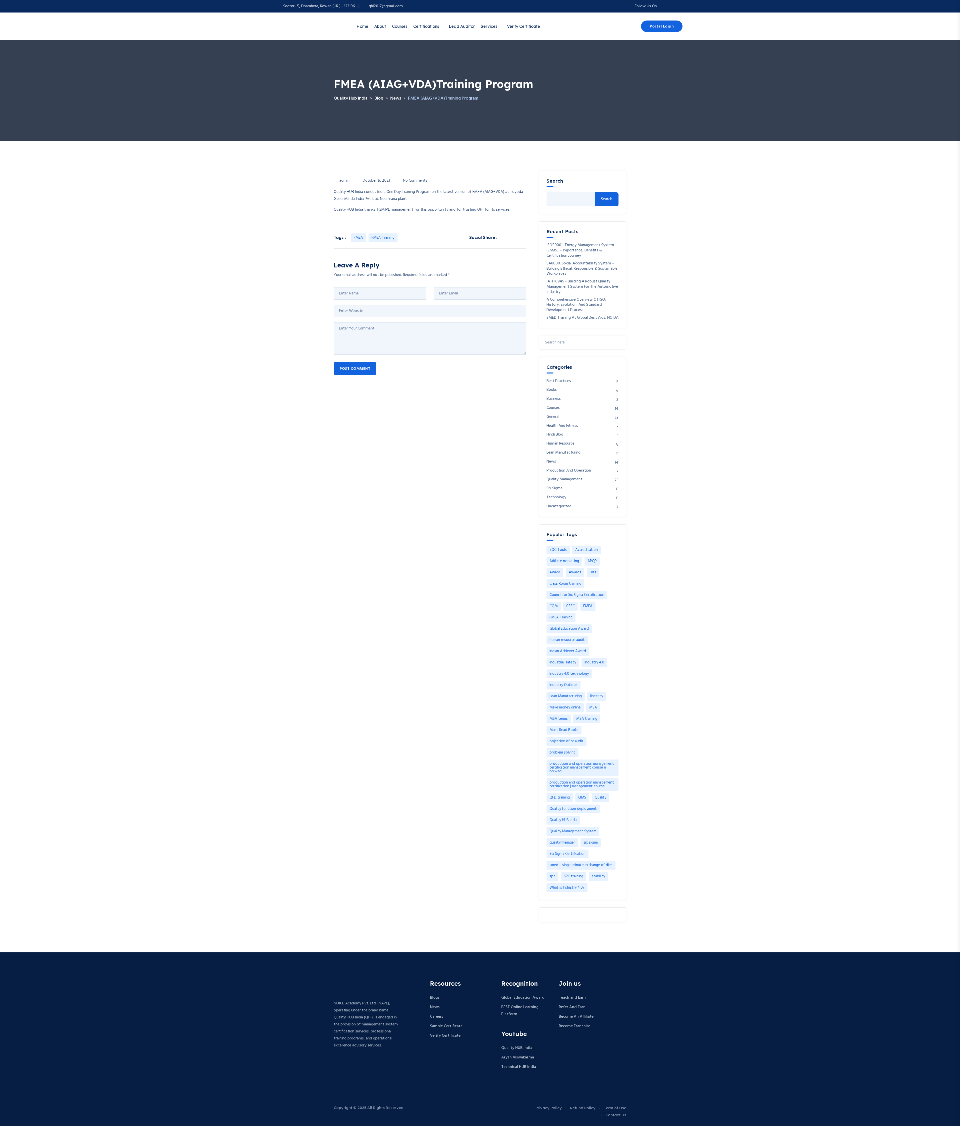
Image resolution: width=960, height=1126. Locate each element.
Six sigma (554, 488)
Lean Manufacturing (563, 452)
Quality (600, 798)
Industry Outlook (564, 685)
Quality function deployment (573, 809)
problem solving (563, 752)
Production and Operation (568, 470)
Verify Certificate (523, 26)
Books (551, 390)
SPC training (573, 876)
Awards (575, 572)
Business (553, 399)
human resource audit (567, 640)
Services (489, 26)
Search (554, 181)
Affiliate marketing (564, 561)
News (551, 461)
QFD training (560, 798)
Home (362, 26)
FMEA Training (383, 238)
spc (552, 876)
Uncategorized (559, 506)
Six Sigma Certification (568, 854)
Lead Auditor (462, 26)
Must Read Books (564, 730)
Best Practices (558, 381)
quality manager (562, 843)
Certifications (426, 26)
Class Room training (565, 584)
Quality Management (564, 479)
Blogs (434, 997)
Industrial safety (563, 662)
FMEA (358, 238)
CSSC (570, 606)
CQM (554, 606)
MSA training (586, 719)
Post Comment (355, 369)
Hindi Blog (554, 434)
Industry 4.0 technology (569, 674)
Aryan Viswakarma (517, 1057)
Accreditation (586, 550)
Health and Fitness (562, 426)
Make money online (565, 707)
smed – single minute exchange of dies (581, 865)
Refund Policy (583, 1107)
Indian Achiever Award (568, 651)
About (380, 26)
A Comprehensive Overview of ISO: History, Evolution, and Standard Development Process (576, 305)
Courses (399, 26)
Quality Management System (573, 831)
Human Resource (560, 443)
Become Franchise (574, 1026)
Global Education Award (569, 629)
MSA (593, 707)
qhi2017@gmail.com (386, 6)
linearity (596, 696)
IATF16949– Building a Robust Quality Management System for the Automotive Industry (582, 286)
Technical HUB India (518, 1067)
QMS (582, 798)
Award (555, 572)
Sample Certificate (446, 1026)
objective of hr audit (567, 741)
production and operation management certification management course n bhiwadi (582, 767)
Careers (436, 1016)
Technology (556, 497)
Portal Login (662, 26)
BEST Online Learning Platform (519, 1010)
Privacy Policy (549, 1107)
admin (344, 181)
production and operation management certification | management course (582, 784)
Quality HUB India (563, 820)
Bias (593, 572)
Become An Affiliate (576, 1016)
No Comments (415, 181)
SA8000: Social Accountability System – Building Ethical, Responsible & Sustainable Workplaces (582, 268)
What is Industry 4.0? (567, 888)
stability (598, 876)
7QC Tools (558, 550)
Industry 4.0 (594, 662)
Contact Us (616, 1114)
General (552, 417)
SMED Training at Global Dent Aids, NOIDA (582, 317)
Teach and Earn (572, 997)
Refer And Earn (572, 1007)
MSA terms (559, 719)
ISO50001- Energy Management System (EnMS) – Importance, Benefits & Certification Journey (580, 250)
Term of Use (615, 1107)
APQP (592, 561)
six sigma (591, 843)
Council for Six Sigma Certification (577, 595)
